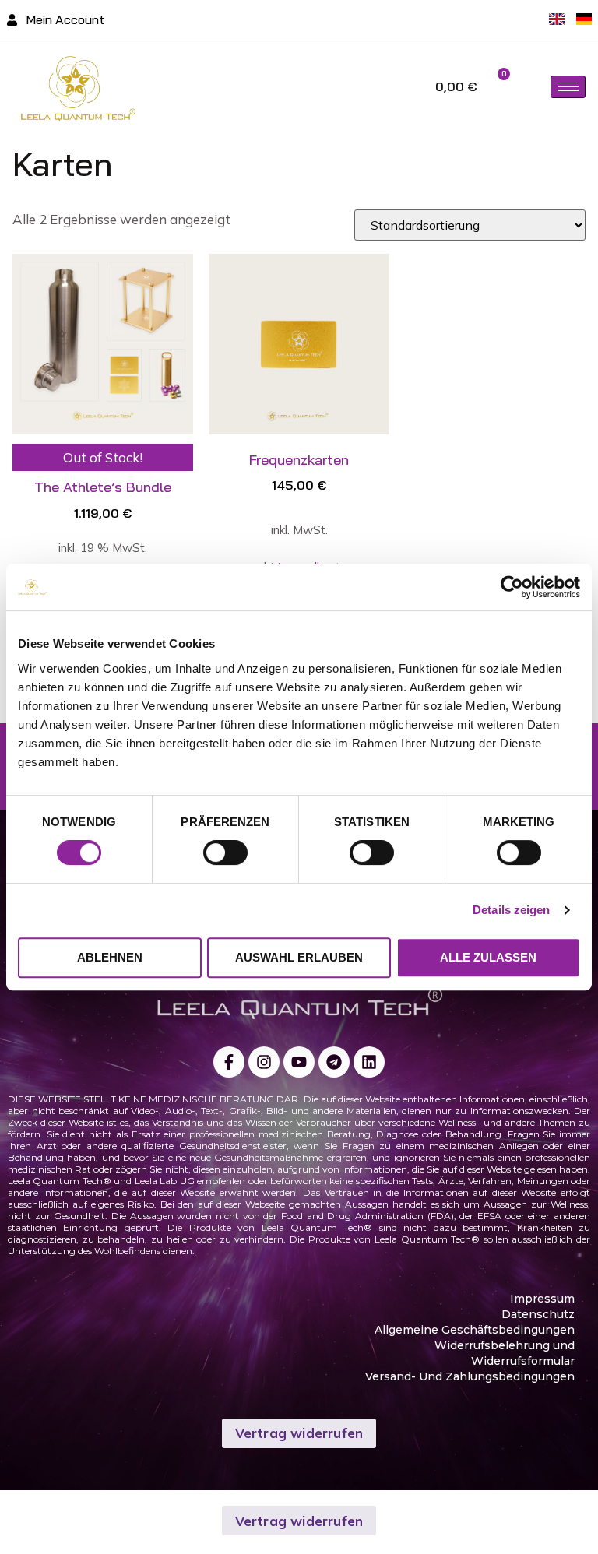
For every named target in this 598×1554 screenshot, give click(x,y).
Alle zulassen (488, 957)
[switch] (225, 852)
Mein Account (65, 19)
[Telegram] (334, 1062)
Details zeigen (511, 909)
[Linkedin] (369, 1062)
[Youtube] (299, 1062)
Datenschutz (538, 1314)
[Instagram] (264, 1062)
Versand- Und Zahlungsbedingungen (470, 1376)
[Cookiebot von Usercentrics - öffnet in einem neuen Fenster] (512, 587)
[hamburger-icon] (568, 87)
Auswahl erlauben (299, 957)
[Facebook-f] (228, 1062)
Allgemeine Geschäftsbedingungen (475, 1330)
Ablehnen (109, 957)
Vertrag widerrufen (299, 1433)
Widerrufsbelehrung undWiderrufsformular (504, 1353)
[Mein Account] (12, 20)
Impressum (542, 1299)
